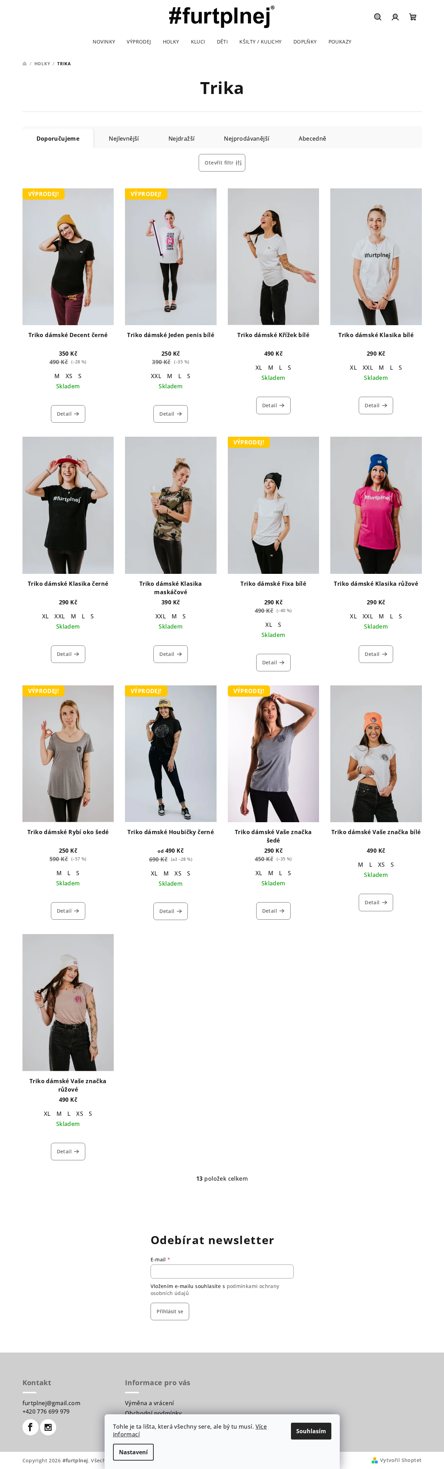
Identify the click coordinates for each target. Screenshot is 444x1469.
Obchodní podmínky (153, 1413)
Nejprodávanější (246, 138)
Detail (64, 413)
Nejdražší (181, 138)
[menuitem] (104, 42)
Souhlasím (311, 1431)
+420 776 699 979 (46, 1411)
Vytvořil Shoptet (401, 1460)
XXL (156, 376)
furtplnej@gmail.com (51, 1403)
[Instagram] (48, 1427)
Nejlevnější (124, 138)
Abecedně (312, 138)
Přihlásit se (170, 1311)
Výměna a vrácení (149, 1403)
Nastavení (133, 1452)
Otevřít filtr (219, 162)
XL (259, 367)
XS (69, 376)
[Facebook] (30, 1427)
